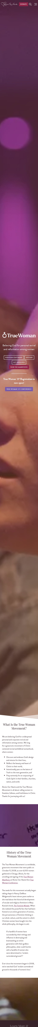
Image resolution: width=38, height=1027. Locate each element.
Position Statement (13, 357)
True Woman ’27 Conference (19, 389)
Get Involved (19, 362)
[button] (35, 4)
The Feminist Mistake (21, 905)
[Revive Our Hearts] (9, 4)
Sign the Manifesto (18, 367)
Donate (23, 4)
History (29, 357)
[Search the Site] (30, 4)
